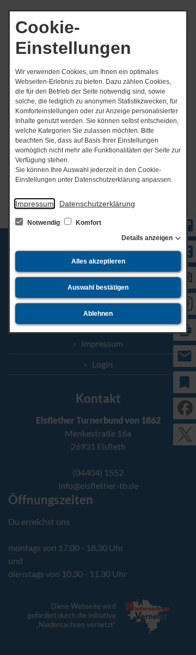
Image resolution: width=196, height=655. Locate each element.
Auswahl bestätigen (98, 287)
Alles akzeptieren (98, 261)
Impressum (34, 203)
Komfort (87, 223)
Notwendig (44, 223)
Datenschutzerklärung (97, 203)
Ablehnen (98, 313)
